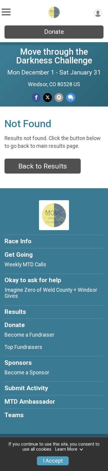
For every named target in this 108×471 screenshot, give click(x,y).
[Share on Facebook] (36, 97)
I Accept (53, 461)
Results (15, 311)
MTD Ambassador (29, 401)
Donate (54, 31)
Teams (14, 415)
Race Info (18, 241)
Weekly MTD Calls (25, 265)
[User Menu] (98, 13)
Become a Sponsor (26, 373)
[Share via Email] (59, 97)
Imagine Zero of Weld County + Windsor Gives (50, 293)
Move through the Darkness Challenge (54, 56)
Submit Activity (26, 388)
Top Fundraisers (23, 347)
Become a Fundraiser (29, 335)
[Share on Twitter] (47, 97)
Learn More (66, 449)
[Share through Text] (70, 97)
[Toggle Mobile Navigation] (6, 12)
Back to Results (42, 166)
